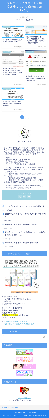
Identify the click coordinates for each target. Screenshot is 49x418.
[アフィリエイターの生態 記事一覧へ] (24, 352)
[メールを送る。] (24, 390)
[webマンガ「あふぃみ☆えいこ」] (24, 366)
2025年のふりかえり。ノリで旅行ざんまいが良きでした (26, 215)
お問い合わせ (33, 412)
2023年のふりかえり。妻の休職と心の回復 (21, 243)
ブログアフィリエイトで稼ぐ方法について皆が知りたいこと (24, 6)
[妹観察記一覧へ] (24, 359)
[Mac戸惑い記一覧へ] (24, 373)
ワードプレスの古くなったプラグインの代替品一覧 (24, 206)
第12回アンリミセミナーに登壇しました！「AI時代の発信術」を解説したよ (25, 233)
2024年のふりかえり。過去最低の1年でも (21, 224)
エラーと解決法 (14, 407)
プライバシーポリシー (19, 412)
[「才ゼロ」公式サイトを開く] (24, 274)
